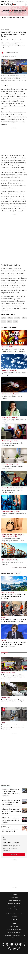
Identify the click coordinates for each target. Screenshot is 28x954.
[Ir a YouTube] (20, 944)
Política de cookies (14, 932)
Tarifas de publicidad (14, 906)
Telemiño (14, 916)
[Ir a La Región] (10, 4)
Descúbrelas (14, 854)
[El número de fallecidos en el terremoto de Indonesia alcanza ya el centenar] (14, 608)
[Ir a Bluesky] (24, 944)
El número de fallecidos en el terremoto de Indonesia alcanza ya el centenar (11, 811)
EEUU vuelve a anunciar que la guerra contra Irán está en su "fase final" (11, 820)
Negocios (15, 17)
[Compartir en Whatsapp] (2, 85)
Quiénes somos (14, 897)
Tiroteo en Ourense (19, 1)
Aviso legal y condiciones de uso (14, 935)
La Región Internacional (11, 52)
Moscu (10, 318)
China (9, 321)
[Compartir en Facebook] (5, 85)
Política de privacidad (14, 929)
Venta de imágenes (14, 908)
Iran (3, 321)
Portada (4, 17)
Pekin (24, 318)
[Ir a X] (20, 17)
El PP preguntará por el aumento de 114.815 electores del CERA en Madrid (10, 829)
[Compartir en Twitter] (7, 85)
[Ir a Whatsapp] (9, 948)
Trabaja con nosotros (14, 900)
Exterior (9, 17)
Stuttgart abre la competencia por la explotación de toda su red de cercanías (11, 802)
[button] (26, 4)
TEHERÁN (17, 318)
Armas (3, 318)
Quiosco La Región (14, 903)
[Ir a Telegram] (14, 948)
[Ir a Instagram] (23, 17)
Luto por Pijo (9, 1)
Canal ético (14, 926)
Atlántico (14, 919)
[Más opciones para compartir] (10, 85)
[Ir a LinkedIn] (16, 944)
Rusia (15, 321)
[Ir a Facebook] (18, 17)
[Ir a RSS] (18, 948)
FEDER (14, 938)
